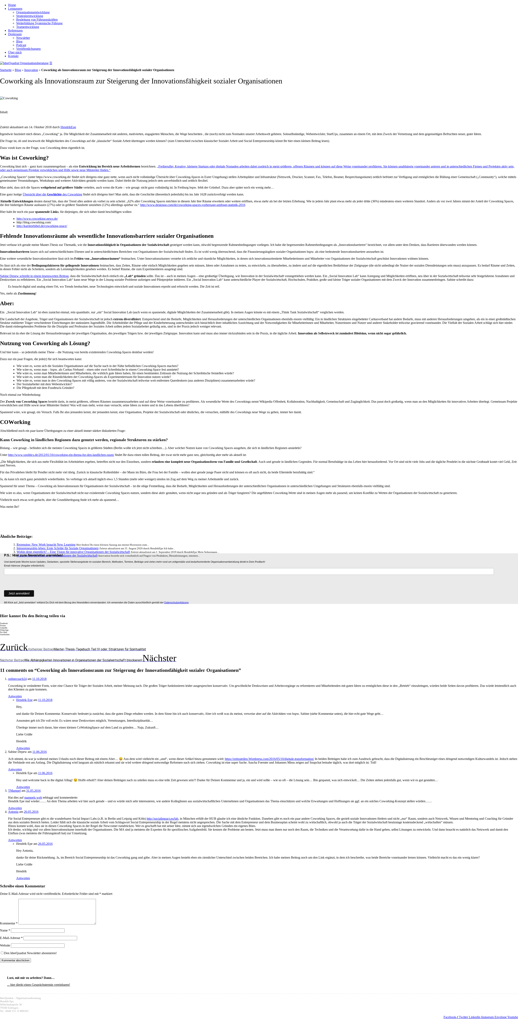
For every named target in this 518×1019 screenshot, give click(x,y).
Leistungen (15, 8)
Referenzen (15, 30)
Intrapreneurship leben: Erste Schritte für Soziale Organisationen (58, 548)
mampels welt (33, 797)
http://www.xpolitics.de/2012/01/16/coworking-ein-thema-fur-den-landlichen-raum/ (61, 455)
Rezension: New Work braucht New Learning (46, 544)
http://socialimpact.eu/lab (162, 818)
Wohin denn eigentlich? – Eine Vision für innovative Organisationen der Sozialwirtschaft (73, 552)
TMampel (14, 790)
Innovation (31, 70)
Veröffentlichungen (28, 48)
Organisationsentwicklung (33, 12)
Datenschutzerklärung (176, 602)
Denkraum (15, 34)
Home (12, 5)
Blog (19, 41)
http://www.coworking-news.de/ (37, 218)
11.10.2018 (39, 679)
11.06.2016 (39, 751)
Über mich (15, 52)
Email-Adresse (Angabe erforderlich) (24, 565)
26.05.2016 (31, 811)
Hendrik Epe (24, 700)
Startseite (6, 70)
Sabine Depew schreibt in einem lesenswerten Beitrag (34, 276)
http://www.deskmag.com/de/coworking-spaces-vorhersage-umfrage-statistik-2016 (192, 205)
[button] (259, 623)
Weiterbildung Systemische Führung (39, 23)
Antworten (15, 696)
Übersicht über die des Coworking (52, 194)
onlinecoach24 (17, 679)
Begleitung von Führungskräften (37, 19)
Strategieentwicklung (29, 16)
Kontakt (13, 56)
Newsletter (23, 37)
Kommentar (9, 923)
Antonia (13, 811)
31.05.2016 (33, 790)
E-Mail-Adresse (11, 938)
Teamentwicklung (27, 27)
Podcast (21, 45)
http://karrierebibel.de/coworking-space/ (42, 226)
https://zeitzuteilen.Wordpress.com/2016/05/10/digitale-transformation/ (269, 759)
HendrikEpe (68, 127)
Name (5, 930)
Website (5, 945)
